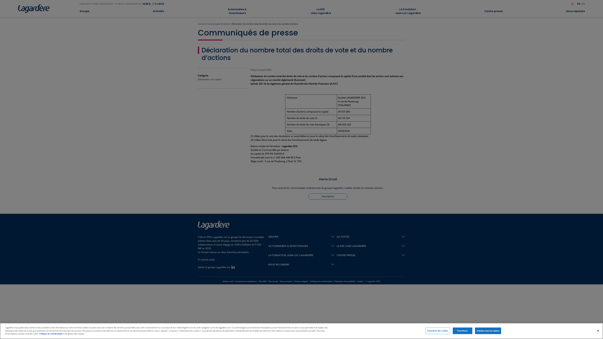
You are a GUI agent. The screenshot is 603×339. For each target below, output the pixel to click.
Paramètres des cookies (437, 330)
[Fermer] (598, 330)
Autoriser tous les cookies (488, 330)
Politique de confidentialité (50, 333)
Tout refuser (462, 330)
